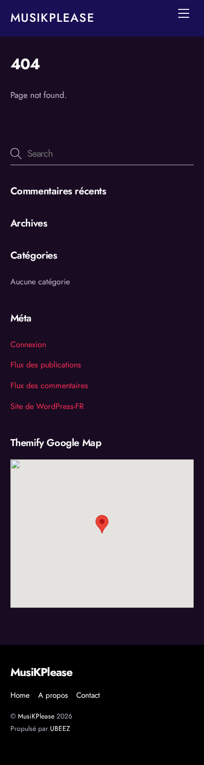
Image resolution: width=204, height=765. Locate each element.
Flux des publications (45, 364)
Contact (88, 695)
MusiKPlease (36, 716)
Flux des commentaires (49, 385)
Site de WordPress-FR (47, 406)
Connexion (28, 344)
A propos (53, 695)
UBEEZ (60, 728)
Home (20, 695)
